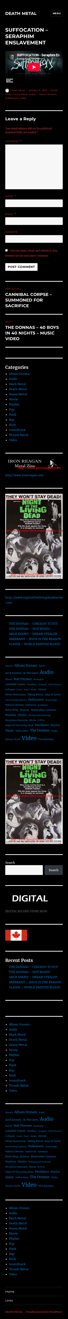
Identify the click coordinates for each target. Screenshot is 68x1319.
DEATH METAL (21, 13)
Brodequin (39, 679)
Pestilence (42, 725)
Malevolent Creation (43, 710)
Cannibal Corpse (15, 684)
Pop (11, 409)
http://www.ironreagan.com (24, 475)
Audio (13, 379)
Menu (57, 13)
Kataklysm (43, 705)
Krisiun (24, 710)
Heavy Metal (20, 94)
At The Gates (30, 673)
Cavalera (31, 684)
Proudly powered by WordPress (44, 1312)
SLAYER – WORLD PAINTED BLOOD (34, 644)
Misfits (22, 715)
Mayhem (10, 715)
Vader (54, 730)
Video (32, 94)
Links (9, 1300)
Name (10, 196)
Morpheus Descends (16, 720)
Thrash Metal (18, 435)
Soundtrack (17, 430)
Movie (13, 399)
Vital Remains (45, 739)
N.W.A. (41, 720)
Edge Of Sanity (53, 694)
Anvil (42, 665)
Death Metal (17, 90)
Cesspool (42, 684)
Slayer (9, 730)
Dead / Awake (30, 689)
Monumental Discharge (39, 715)
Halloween (36, 699)
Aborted (9, 666)
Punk (12, 414)
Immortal (30, 705)
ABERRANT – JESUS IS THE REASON (35, 639)
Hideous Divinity (14, 705)
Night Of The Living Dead (19, 725)
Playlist (14, 404)
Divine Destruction (15, 694)
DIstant (42, 689)
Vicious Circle (12, 739)
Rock (12, 425)
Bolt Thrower (23, 679)
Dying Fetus (35, 694)
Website (11, 231)
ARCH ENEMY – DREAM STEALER (33, 634)
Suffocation (12, 98)
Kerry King (11, 710)
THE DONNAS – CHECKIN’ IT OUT (33, 623)
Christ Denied (54, 684)
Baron (8, 679)
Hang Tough (51, 700)
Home (9, 1291)
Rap (11, 419)
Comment (13, 141)
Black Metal (17, 384)
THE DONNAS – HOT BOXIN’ (29, 629)
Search (10, 862)
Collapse (10, 689)
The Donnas (40, 730)
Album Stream (47, 94)
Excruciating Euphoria (16, 700)
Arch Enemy (13, 673)
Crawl (19, 689)
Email (10, 214)
